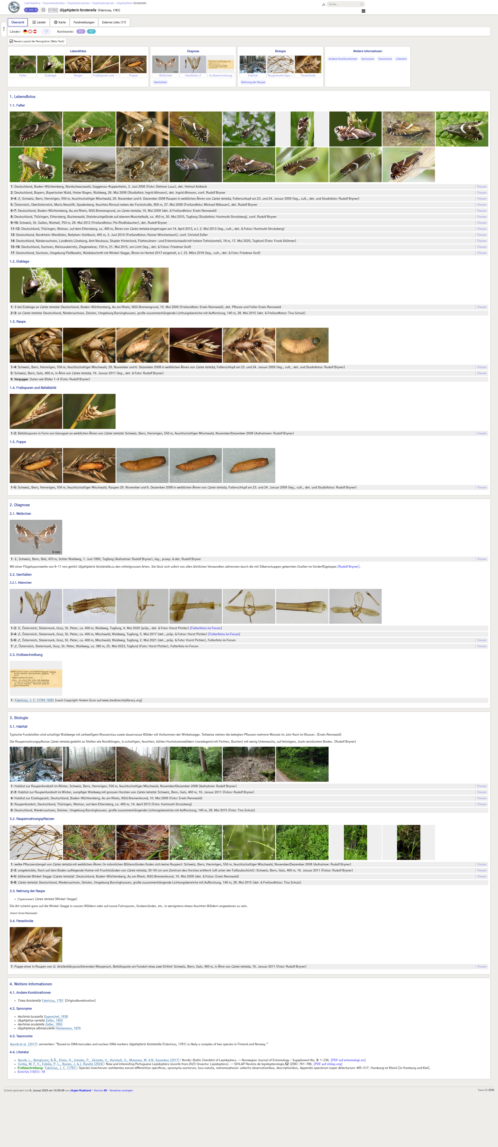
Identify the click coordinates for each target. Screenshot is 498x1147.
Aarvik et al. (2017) (24, 1044)
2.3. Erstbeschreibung (26, 654)
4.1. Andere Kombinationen (30, 992)
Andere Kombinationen (343, 59)
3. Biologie (19, 718)
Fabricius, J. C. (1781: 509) (34, 700)
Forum (481, 186)
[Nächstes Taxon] (35, 10)
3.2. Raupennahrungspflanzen (32, 818)
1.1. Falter (17, 105)
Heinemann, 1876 (68, 1028)
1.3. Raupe (18, 321)
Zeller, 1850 (54, 1020)
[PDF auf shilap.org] (328, 1064)
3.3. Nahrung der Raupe (27, 891)
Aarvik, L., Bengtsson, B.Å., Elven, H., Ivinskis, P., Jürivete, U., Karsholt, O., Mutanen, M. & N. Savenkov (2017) (99, 1060)
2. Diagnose (20, 505)
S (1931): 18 (31, 1071)
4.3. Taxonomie (21, 1036)
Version (100, 1090)
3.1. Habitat (18, 726)
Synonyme (367, 59)
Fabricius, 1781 (53, 1000)
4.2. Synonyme (21, 1008)
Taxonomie (385, 59)
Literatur (401, 59)
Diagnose (193, 51)
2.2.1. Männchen (21, 582)
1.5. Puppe (18, 442)
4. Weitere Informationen (31, 984)
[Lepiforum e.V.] (14, 7)
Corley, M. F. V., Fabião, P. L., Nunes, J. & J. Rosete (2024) (61, 1064)
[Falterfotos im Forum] (206, 628)
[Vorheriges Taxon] (26, 10)
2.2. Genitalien (21, 574)
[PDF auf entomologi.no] (348, 1060)
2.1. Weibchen (20, 513)
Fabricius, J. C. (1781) (61, 1068)
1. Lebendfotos (22, 97)
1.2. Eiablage (19, 261)
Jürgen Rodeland (80, 1090)
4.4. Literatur (19, 1052)
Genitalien (160, 82)
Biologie (280, 51)
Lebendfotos (78, 51)
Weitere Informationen (367, 51)
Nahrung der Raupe (253, 82)
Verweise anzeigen (121, 1090)
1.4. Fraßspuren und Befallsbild (33, 387)
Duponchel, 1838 (56, 1016)
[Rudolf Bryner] (348, 566)
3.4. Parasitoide (21, 921)
